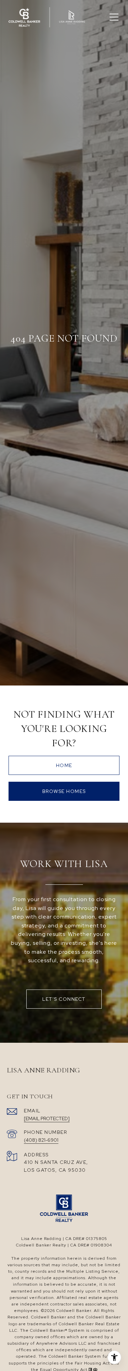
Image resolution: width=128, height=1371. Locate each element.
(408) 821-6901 (41, 1140)
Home (64, 765)
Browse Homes (64, 791)
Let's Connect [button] (64, 999)
